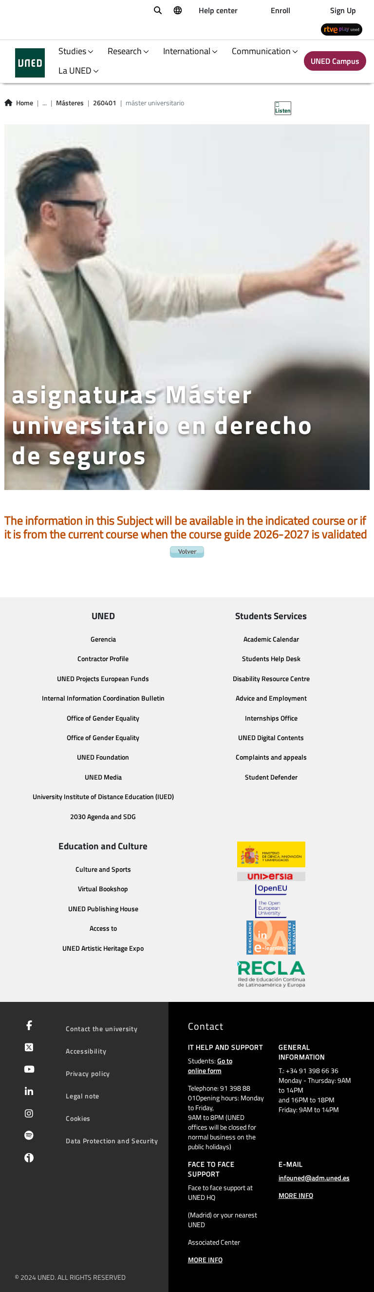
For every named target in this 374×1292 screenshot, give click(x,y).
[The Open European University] (270, 901)
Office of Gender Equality (103, 718)
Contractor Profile (103, 658)
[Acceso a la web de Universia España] (271, 875)
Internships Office (271, 718)
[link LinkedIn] (27, 1092)
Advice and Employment (271, 698)
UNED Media (103, 777)
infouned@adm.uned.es (314, 1178)
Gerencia (103, 639)
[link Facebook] (27, 1026)
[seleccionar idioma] (177, 10)
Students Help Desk (271, 658)
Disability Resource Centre (271, 678)
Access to (103, 928)
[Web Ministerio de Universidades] (271, 854)
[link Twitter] (27, 1048)
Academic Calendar (271, 639)
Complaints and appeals (271, 757)
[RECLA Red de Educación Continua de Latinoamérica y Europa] (271, 973)
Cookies (78, 1118)
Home (24, 103)
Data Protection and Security (112, 1140)
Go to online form (210, 1066)
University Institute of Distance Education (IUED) (103, 796)
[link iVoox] (27, 1160)
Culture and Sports (103, 869)
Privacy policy (88, 1073)
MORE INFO (205, 1259)
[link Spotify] (27, 1136)
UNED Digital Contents (271, 737)
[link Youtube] (27, 1070)
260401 (104, 103)
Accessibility (86, 1051)
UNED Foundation (103, 757)
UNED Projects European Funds (103, 678)
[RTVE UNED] (341, 29)
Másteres (70, 103)
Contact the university (101, 1028)
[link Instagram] (27, 1114)
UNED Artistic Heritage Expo (103, 948)
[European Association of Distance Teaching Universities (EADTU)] (271, 937)
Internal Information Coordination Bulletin (103, 698)
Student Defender (271, 777)
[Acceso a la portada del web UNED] (30, 63)
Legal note (82, 1096)
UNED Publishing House (103, 908)
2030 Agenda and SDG (103, 816)
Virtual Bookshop (103, 888)
